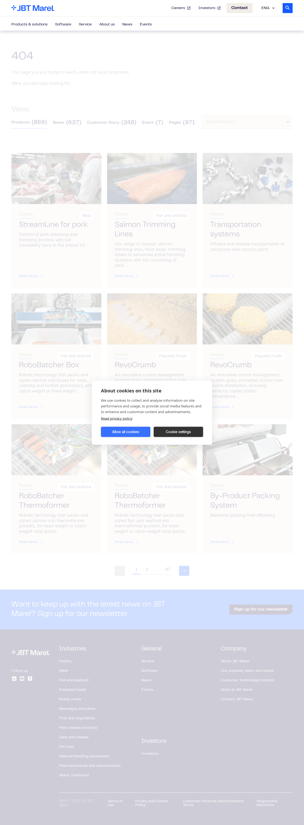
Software (63, 24)
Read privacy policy (117, 418)
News (127, 24)
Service (85, 24)
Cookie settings (178, 431)
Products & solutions (29, 24)
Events (146, 24)
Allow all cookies (125, 431)
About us (107, 24)
